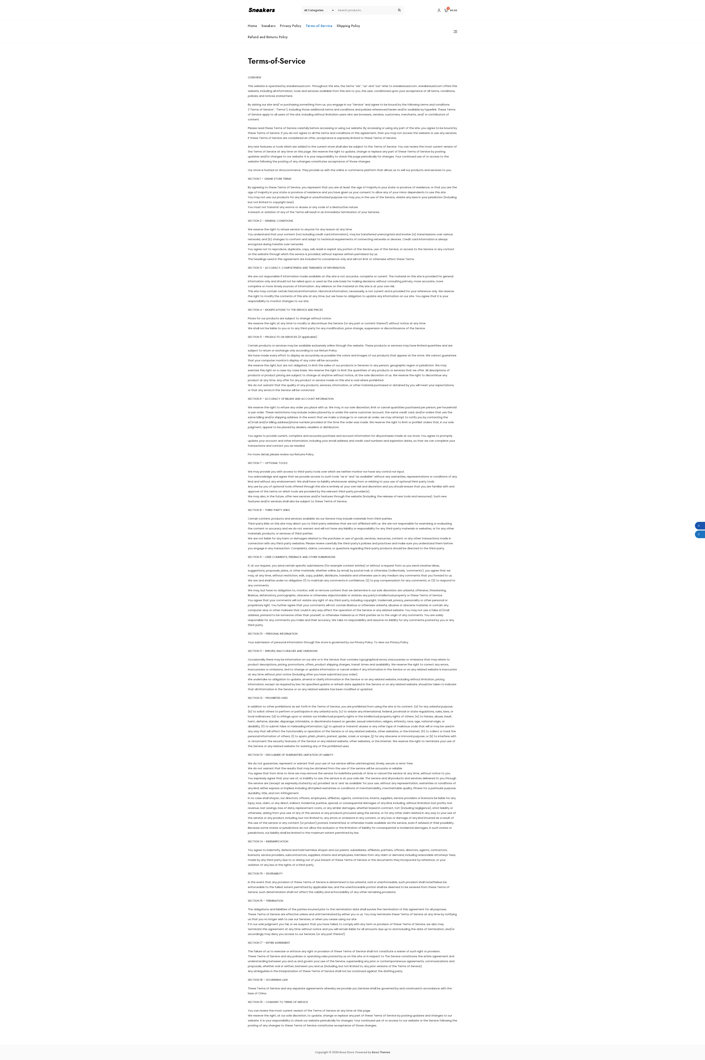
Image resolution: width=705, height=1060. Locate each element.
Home (252, 25)
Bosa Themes (381, 1052)
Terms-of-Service (319, 25)
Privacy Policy (290, 25)
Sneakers (268, 25)
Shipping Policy (348, 25)
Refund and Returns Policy (268, 37)
